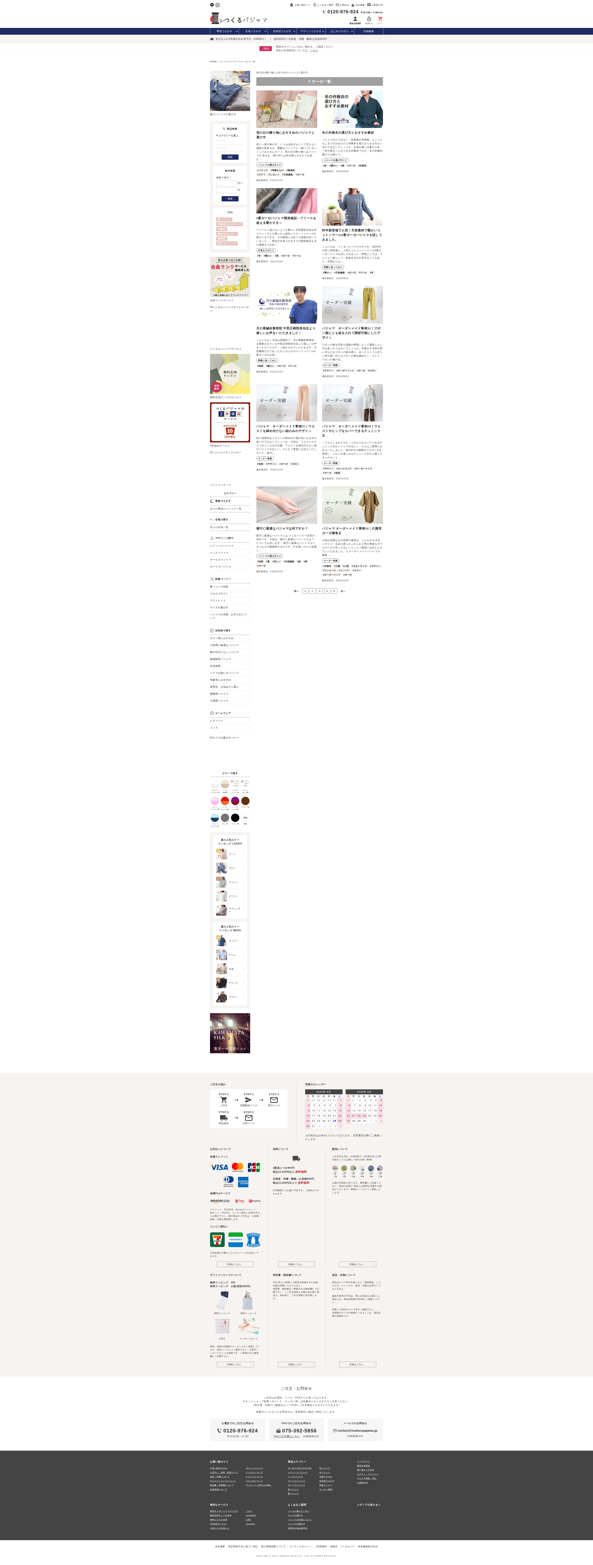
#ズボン (372, 370)
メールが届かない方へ (298, 1511)
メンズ (214, 727)
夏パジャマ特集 (219, 586)
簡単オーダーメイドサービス (224, 1511)
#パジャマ (262, 170)
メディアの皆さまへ (369, 1504)
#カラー (357, 570)
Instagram (251, 1515)
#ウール (296, 255)
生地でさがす (253, 31)
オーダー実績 (331, 365)
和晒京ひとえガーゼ (229, 224)
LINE (248, 1520)
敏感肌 (222, 238)
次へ (343, 591)
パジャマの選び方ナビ (269, 165)
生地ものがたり (266, 250)
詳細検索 (369, 31)
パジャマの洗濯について (300, 1520)
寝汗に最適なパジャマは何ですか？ (282, 528)
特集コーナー (325, 1485)
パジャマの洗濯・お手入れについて (228, 616)
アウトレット (218, 600)
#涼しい (277, 561)
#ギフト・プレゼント (268, 174)
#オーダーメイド (345, 370)
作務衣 (222, 229)
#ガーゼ (300, 174)
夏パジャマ (224, 219)
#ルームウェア (344, 468)
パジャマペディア (227, 61)
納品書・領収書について (222, 1485)
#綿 (342, 165)
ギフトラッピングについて (223, 1481)
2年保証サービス (218, 1524)
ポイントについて (254, 1468)
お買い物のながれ (218, 1468)
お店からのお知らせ (219, 1528)
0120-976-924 (343, 11)
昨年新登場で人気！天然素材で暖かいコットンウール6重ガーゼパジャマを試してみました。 (352, 235)
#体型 (260, 464)
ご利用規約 (321, 1546)
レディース (216, 720)
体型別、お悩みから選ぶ (224, 687)
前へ (296, 591)
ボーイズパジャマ (220, 566)
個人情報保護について (273, 1546)
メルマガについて (254, 1481)
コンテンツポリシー (300, 1546)
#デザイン (328, 370)
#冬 (325, 165)
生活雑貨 (215, 666)
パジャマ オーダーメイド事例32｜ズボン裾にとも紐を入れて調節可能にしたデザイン (351, 333)
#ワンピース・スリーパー (336, 570)
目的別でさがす (282, 31)
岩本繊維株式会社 (368, 1546)
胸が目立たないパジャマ (224, 652)
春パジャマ (293, 1489)
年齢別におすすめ (220, 680)
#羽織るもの (277, 170)
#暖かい (334, 165)
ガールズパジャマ (220, 559)
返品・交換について (219, 1476)
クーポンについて (254, 1472)
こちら (314, 50)
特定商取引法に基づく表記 (243, 1546)
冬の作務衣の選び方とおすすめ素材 (348, 132)
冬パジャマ (324, 1472)
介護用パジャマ (219, 700)
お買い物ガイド (302, 5)
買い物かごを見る (365, 1470)
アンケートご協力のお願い (259, 1485)
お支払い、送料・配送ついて (224, 1472)
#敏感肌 (290, 170)
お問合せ (344, 5)
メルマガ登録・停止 (366, 1478)
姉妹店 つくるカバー (342, 1546)
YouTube (250, 1524)
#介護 (337, 566)
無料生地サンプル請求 (221, 1515)
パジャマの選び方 (296, 1524)
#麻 (305, 561)
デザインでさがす (311, 31)
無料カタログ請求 (218, 1520)
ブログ (249, 1511)
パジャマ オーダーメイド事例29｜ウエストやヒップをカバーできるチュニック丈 (351, 431)
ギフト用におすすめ (222, 638)
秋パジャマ (324, 1468)
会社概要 (360, 5)
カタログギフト (219, 593)
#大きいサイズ (359, 566)
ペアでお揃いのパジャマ (224, 673)
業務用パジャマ (219, 693)
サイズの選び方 (219, 607)
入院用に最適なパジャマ (224, 645)
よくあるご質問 (325, 5)
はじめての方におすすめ (300, 1468)
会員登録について (218, 1489)
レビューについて (254, 1476)
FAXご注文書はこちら (287, 1436)
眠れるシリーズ (227, 243)
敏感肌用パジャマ (220, 659)
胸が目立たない (227, 233)
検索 (230, 157)
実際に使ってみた (333, 267)
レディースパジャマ (297, 1472)
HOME (213, 61)
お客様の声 (377, 5)
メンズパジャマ (295, 1476)
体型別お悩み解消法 (297, 1528)
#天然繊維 (287, 174)
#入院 (346, 566)
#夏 (268, 561)
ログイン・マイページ (368, 1474)
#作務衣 (362, 165)
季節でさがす (224, 31)
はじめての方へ (340, 31)
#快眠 (260, 366)
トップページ (363, 1461)
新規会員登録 (363, 1466)
